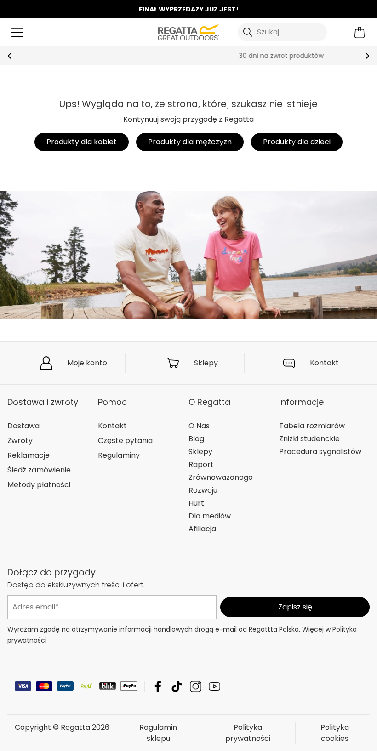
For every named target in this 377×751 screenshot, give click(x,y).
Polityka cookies (334, 732)
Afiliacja (202, 528)
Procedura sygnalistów (320, 451)
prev (9, 56)
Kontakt (324, 363)
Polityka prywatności (247, 732)
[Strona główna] (188, 31)
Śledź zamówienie (39, 470)
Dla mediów (209, 516)
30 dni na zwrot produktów (188, 55)
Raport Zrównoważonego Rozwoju (220, 477)
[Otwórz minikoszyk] (360, 32)
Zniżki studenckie (309, 438)
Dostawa (23, 426)
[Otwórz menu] (17, 32)
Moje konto (87, 363)
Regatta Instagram (195, 686)
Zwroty (20, 440)
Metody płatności (38, 484)
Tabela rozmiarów (312, 426)
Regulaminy (119, 455)
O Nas (199, 426)
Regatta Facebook (158, 686)
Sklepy (206, 363)
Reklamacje (28, 455)
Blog (196, 438)
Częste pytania (125, 440)
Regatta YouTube (214, 686)
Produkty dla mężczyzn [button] (190, 142)
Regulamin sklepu (158, 732)
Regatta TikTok (177, 686)
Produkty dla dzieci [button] (297, 142)
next (367, 56)
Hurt (196, 503)
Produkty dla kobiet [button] (81, 142)
